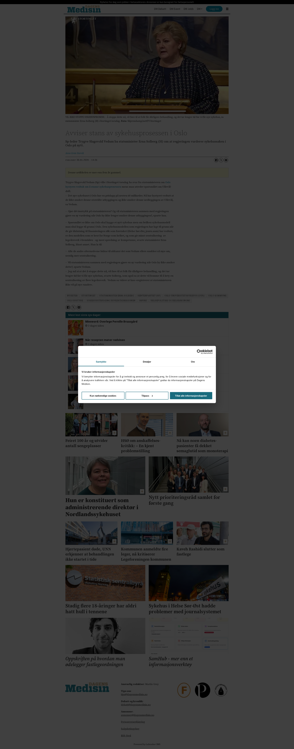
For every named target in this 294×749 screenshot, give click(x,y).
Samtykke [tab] (101, 361)
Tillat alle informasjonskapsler (191, 395)
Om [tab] (193, 361)
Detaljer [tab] (147, 361)
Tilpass (145, 395)
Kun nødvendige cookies (103, 395)
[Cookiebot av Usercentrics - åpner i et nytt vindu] (199, 351)
